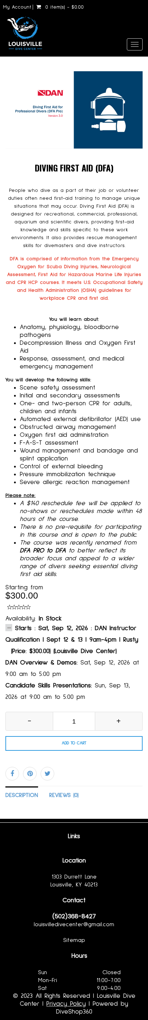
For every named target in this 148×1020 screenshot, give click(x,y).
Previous (11, 115)
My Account (17, 7)
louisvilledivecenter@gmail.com (74, 924)
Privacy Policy (66, 1004)
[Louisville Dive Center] (22, 31)
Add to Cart (74, 743)
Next (138, 115)
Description (21, 795)
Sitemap (74, 940)
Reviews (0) (64, 795)
